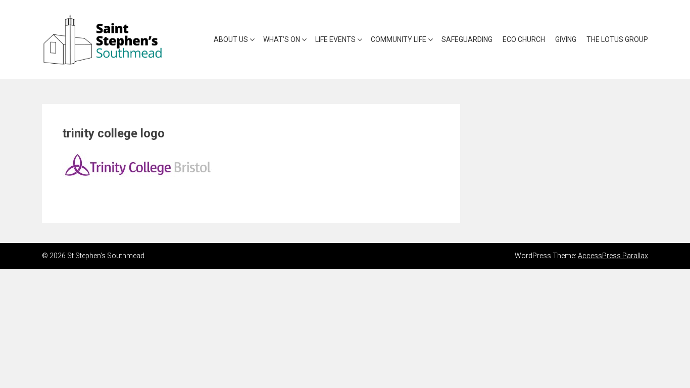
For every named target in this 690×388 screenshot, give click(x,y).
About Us (231, 39)
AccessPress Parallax (613, 256)
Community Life (398, 39)
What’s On (281, 39)
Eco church (524, 39)
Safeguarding (466, 39)
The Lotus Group (617, 39)
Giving (565, 39)
